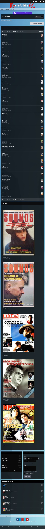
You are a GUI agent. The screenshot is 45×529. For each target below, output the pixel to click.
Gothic (3, 47)
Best (6, 484)
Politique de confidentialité (26, 521)
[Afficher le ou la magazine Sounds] (18, 232)
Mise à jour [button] (27, 476)
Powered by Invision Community (22, 523)
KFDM (7, 485)
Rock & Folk (7, 490)
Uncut (3, 54)
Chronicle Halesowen (6, 179)
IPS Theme (10, 521)
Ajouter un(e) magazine (37, 23)
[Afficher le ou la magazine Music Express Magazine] (18, 332)
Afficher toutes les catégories (11, 470)
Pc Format (4, 159)
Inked (3, 172)
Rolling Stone (4, 67)
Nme (3, 443)
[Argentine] (30, 469)
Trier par (40, 31)
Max (2, 87)
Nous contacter (33, 521)
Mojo (3, 80)
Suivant (14, 31)
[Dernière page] (17, 31)
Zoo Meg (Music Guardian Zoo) (8, 146)
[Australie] (30, 470)
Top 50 (6, 508)
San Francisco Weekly (6, 60)
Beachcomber (4, 192)
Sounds (4, 256)
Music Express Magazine (7, 352)
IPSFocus (15, 521)
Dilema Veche (4, 113)
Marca (3, 93)
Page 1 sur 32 (22, 31)
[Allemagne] (30, 468)
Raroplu (3, 153)
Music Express (5, 398)
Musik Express (4, 34)
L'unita (3, 100)
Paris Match (7, 502)
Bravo (6, 496)
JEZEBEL (7, 491)
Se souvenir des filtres (29, 473)
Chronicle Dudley (5, 186)
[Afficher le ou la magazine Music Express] (18, 377)
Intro (2, 41)
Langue (19, 521)
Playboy (3, 74)
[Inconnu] (30, 467)
